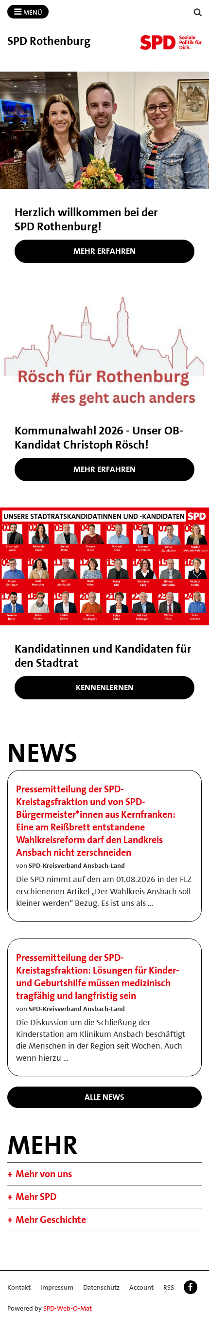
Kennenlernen (105, 687)
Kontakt (19, 1287)
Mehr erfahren (104, 250)
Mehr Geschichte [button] (51, 1219)
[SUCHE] (197, 12)
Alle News (104, 1096)
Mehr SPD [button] (36, 1196)
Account (141, 1287)
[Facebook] (190, 1287)
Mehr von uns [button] (44, 1173)
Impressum (56, 1287)
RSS (168, 1287)
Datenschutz (101, 1287)
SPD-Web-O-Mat (67, 1308)
